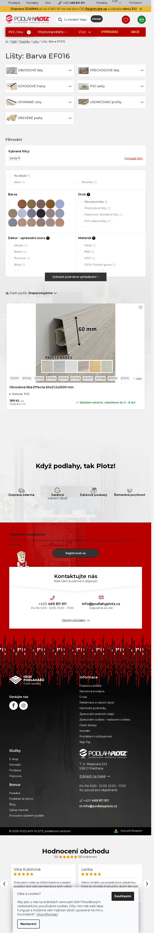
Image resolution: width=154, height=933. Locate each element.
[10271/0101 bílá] (22, 213)
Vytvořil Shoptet (131, 830)
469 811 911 (73, 2)
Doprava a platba (90, 685)
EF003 (39, 378)
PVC (88, 251)
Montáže (15, 764)
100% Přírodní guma (99, 264)
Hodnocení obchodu (75, 851)
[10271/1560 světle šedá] (59, 213)
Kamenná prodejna (91, 691)
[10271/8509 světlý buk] (59, 222)
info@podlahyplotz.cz (101, 604)
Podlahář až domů (21, 798)
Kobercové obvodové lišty (103, 214)
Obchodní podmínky (92, 708)
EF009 (112, 378)
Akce (19, 182)
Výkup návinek (18, 810)
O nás (83, 697)
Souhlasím (122, 896)
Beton (20, 251)
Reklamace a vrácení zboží (96, 702)
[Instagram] (23, 705)
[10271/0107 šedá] (31, 213)
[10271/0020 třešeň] (22, 204)
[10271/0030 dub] (31, 204)
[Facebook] (13, 705)
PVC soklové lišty (97, 221)
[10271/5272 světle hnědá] (50, 222)
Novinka (89, 182)
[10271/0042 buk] (50, 204)
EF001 (15, 378)
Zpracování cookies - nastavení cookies (104, 719)
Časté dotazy (88, 725)
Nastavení (28, 924)
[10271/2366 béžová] (22, 222)
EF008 (100, 378)
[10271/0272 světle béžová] (50, 213)
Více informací (47, 914)
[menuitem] (19, 32)
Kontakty (32, 2)
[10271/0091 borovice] (12, 213)
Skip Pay (85, 742)
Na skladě (21, 175)
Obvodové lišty (95, 201)
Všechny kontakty (73, 620)
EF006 (75, 378)
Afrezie (20, 245)
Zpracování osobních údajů (96, 714)
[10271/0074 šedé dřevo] (59, 204)
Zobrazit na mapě (92, 776)
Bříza (19, 264)
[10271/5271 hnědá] (41, 222)
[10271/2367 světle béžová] (31, 222)
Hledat (96, 19)
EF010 (125, 378)
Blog (12, 804)
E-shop (13, 759)
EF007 (87, 378)
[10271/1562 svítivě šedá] (12, 222)
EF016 (13, 158)
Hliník (89, 245)
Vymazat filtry (134, 158)
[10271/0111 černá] (41, 213)
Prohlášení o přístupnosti (95, 736)
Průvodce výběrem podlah (26, 815)
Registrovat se (76, 553)
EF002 (26, 378)
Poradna (101, 2)
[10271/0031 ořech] (41, 204)
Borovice (21, 258)
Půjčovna (15, 776)
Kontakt (84, 731)
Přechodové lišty (97, 208)
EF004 (51, 378)
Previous (4, 883)
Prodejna (14, 2)
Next (147, 883)
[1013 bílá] (12, 204)
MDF (89, 258)
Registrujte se (96, 9)
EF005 (63, 378)
